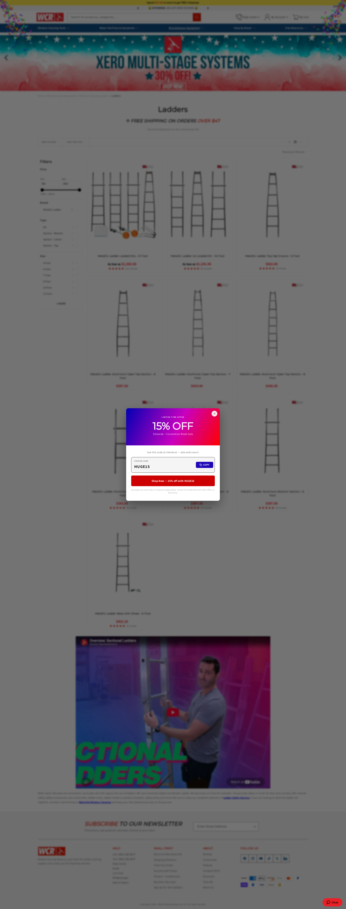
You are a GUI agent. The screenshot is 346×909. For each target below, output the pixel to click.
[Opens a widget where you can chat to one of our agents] (332, 902)
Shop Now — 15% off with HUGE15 (173, 481)
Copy (206, 465)
